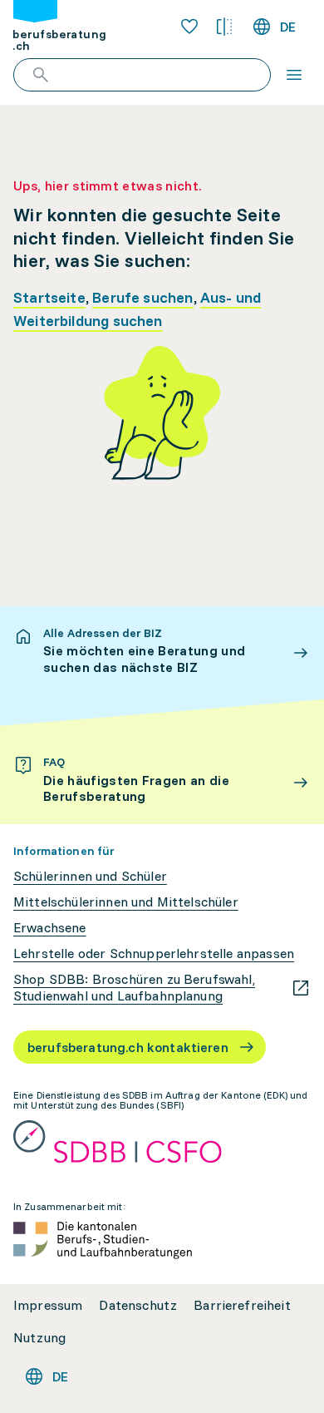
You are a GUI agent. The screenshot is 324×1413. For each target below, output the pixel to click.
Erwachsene (49, 928)
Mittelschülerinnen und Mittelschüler (125, 902)
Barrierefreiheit (242, 1305)
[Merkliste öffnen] (189, 26)
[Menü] (294, 74)
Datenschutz (138, 1305)
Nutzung (39, 1338)
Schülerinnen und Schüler (90, 876)
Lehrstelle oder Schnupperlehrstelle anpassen (153, 953)
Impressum (47, 1305)
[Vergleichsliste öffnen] (224, 26)
